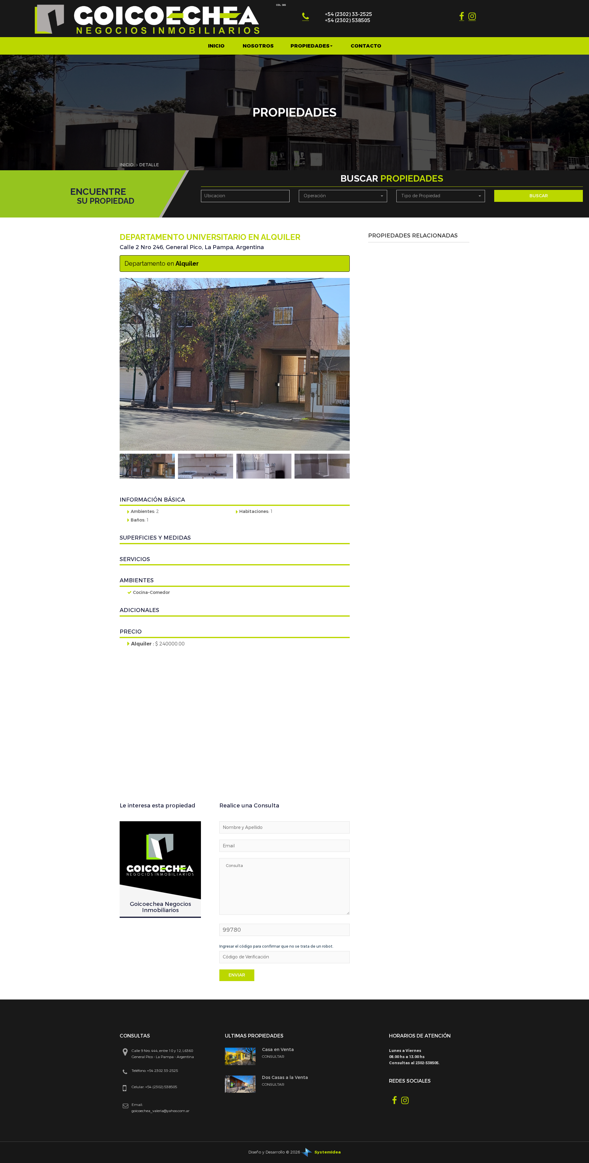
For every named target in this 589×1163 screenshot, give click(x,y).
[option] (147, 466)
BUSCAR (538, 196)
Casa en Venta (278, 1050)
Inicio (216, 46)
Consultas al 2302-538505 (413, 1063)
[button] (343, 196)
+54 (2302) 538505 (347, 20)
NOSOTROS (258, 46)
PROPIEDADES (310, 46)
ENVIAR (237, 975)
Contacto (366, 46)
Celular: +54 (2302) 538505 (154, 1086)
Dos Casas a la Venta (285, 1077)
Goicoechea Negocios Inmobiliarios (160, 907)
